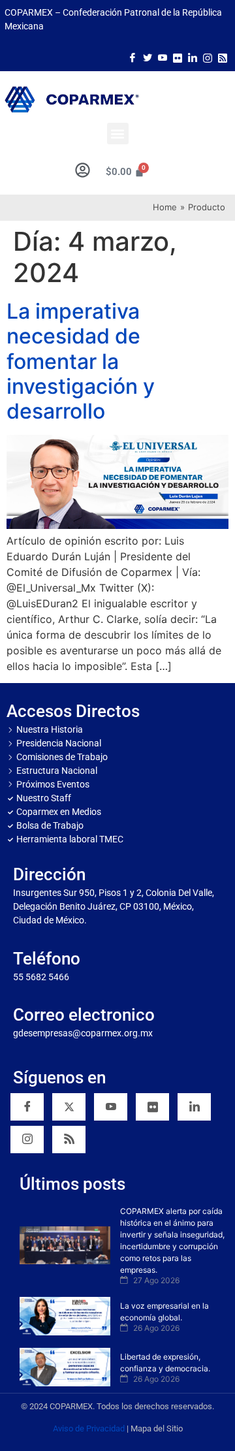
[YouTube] (110, 1107)
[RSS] (69, 1139)
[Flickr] (152, 1107)
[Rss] (222, 56)
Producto (206, 207)
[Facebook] (132, 56)
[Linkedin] (194, 1107)
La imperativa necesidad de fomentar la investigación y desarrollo (81, 361)
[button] (118, 133)
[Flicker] (177, 56)
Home (165, 207)
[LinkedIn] (192, 56)
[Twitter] (147, 56)
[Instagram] (207, 56)
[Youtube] (162, 56)
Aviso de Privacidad (89, 1428)
